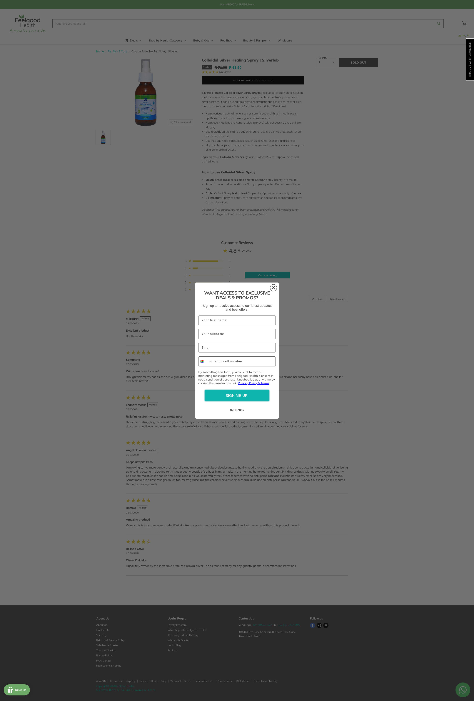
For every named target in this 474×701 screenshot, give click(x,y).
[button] (470, 59)
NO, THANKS (237, 410)
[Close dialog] (273, 287)
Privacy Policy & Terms (253, 383)
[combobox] (205, 361)
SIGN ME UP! (237, 395)
